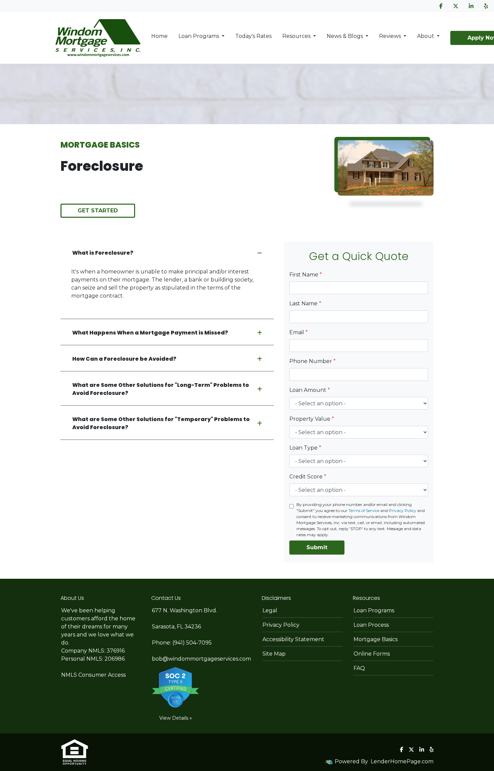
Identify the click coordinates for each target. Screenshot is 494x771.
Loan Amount (309, 390)
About (426, 36)
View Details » (175, 718)
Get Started (98, 210)
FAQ (359, 668)
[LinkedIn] (471, 6)
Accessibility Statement (293, 639)
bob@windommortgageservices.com (201, 659)
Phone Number (312, 361)
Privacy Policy (402, 510)
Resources (297, 36)
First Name (305, 274)
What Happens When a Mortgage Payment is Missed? (150, 333)
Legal (269, 610)
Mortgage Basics (376, 639)
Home (159, 36)
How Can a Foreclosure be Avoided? (124, 359)
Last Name (305, 303)
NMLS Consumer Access (93, 675)
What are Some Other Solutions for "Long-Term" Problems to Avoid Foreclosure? (160, 389)
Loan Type (305, 448)
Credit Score (307, 476)
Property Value (311, 419)
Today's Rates (253, 36)
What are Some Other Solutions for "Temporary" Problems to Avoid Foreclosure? (161, 423)
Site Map (274, 654)
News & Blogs (345, 36)
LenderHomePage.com (402, 761)
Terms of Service (363, 510)
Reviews (390, 36)
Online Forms (372, 654)
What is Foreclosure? (102, 253)
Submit (316, 547)
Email (298, 332)
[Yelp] (486, 6)
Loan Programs (199, 36)
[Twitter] (455, 6)
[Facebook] (441, 6)
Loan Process (371, 625)
